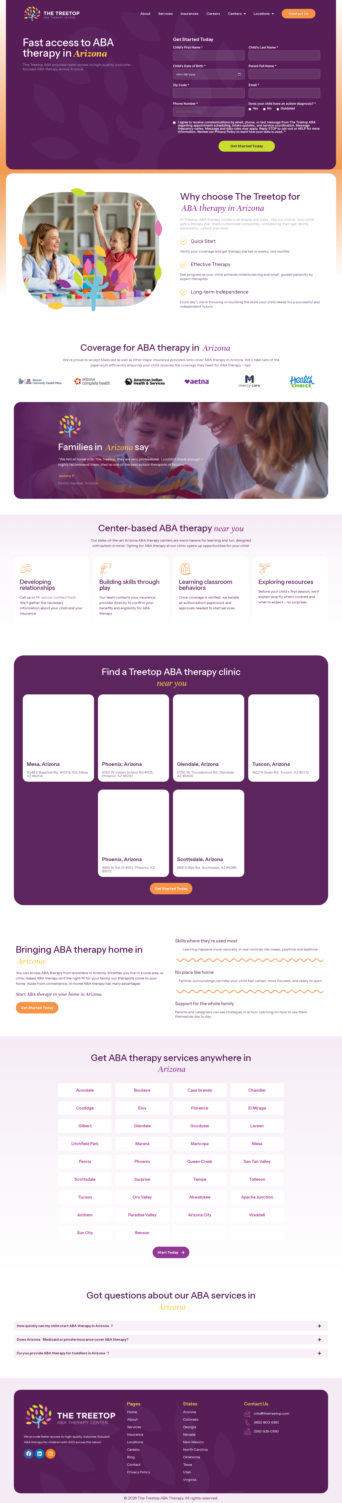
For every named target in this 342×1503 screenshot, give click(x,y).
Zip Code (181, 85)
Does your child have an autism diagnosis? (282, 103)
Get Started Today (246, 146)
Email (254, 85)
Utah (187, 1472)
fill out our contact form (55, 597)
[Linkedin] (40, 1454)
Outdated (288, 108)
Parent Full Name (262, 65)
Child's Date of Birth (189, 65)
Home (132, 1412)
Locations (262, 13)
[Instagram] (50, 1454)
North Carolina (195, 1449)
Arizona (189, 1412)
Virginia (189, 1479)
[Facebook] (29, 1454)
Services (165, 13)
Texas (187, 1464)
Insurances (190, 13)
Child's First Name (188, 47)
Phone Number (185, 103)
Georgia (189, 1427)
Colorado (191, 1419)
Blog (131, 1457)
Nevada (189, 1434)
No (269, 108)
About (145, 13)
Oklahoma (191, 1457)
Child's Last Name (263, 47)
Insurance (135, 1434)
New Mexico (193, 1442)
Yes (255, 108)
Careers (213, 13)
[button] (18, 382)
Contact (134, 1464)
